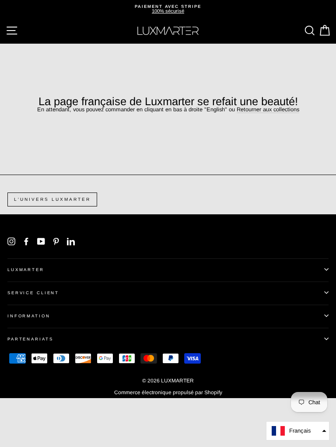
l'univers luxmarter (52, 199)
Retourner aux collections (268, 110)
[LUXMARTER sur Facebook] (26, 241)
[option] (168, 9)
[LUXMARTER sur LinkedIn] (71, 241)
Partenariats (30, 339)
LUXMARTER (25, 269)
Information (28, 315)
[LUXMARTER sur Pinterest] (56, 241)
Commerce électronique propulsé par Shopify (168, 392)
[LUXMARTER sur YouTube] (41, 241)
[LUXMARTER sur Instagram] (11, 241)
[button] (297, 430)
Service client (33, 292)
